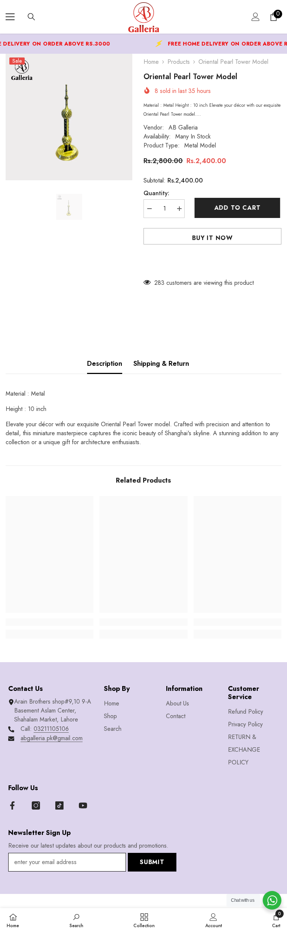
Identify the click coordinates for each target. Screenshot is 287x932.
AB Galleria (183, 127)
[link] (49, 622)
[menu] (10, 16)
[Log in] (255, 17)
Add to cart (239, 207)
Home (151, 61)
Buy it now (212, 238)
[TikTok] (59, 805)
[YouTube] (83, 805)
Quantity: (156, 193)
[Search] (31, 16)
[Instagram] (36, 805)
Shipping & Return (161, 363)
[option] (69, 117)
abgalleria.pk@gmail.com (52, 738)
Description (104, 363)
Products (178, 61)
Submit (152, 862)
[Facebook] (12, 805)
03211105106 (51, 728)
